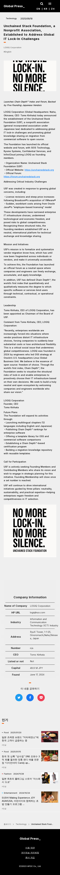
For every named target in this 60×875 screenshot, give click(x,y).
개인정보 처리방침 (30, 852)
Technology (21, 824)
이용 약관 (30, 847)
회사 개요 (30, 857)
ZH (53, 8)
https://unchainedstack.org (39, 170)
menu (50, 4)
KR (46, 8)
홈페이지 (7, 824)
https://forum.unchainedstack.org (22, 176)
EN (38, 8)
